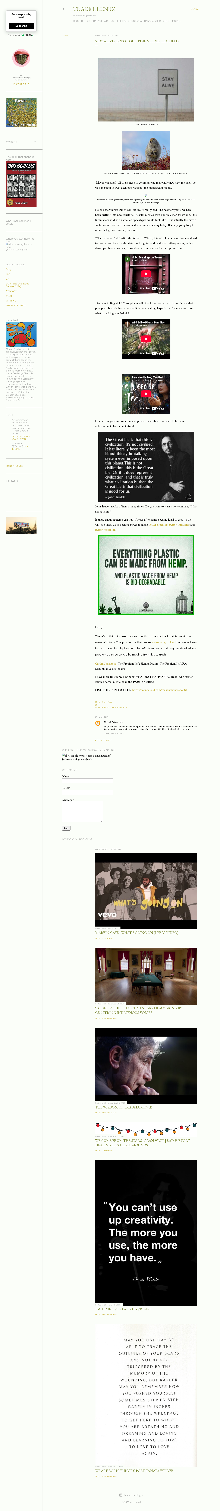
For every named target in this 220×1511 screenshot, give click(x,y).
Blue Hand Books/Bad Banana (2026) (138, 21)
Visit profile (21, 84)
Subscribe (21, 26)
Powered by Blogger (133, 1495)
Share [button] (65, 35)
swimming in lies (163, 642)
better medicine (105, 529)
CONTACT (97, 21)
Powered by (14, 35)
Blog (8, 269)
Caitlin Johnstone (105, 663)
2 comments (107, 938)
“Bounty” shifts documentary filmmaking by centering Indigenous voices (138, 1010)
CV (88, 21)
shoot (166, 21)
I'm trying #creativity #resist (123, 1309)
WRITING (109, 21)
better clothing (158, 524)
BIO (83, 21)
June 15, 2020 (20, 447)
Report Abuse (14, 465)
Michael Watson (111, 722)
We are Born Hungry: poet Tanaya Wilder (134, 1470)
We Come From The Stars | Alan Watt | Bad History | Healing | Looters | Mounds (143, 1142)
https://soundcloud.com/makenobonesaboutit (159, 690)
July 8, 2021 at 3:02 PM (114, 733)
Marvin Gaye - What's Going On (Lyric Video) (136, 932)
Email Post (107, 702)
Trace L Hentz (94, 8)
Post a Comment (103, 740)
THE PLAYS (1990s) (16, 305)
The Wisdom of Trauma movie (123, 1107)
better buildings (179, 524)
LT (21, 72)
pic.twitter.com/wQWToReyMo (21, 437)
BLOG (76, 21)
